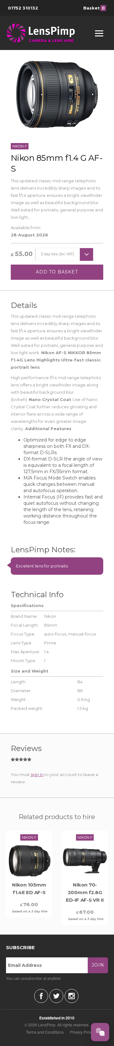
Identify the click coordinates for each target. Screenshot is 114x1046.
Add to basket (57, 272)
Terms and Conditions (45, 1032)
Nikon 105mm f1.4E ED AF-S (29, 888)
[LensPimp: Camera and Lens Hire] (45, 33)
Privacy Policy (82, 1032)
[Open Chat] (100, 1032)
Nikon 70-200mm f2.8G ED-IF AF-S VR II (85, 892)
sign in (37, 774)
